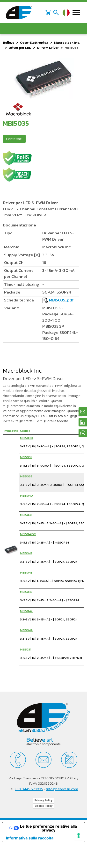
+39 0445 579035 (29, 789)
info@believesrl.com (62, 789)
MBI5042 (26, 553)
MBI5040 (26, 495)
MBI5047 (26, 611)
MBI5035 (26, 476)
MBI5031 (26, 457)
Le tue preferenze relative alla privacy (48, 828)
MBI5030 (26, 438)
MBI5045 (26, 591)
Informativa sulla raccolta (29, 838)
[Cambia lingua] (66, 12)
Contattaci (14, 138)
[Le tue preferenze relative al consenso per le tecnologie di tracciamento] (78, 835)
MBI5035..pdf (61, 300)
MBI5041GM (28, 534)
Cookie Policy (43, 805)
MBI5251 (25, 649)
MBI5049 (26, 630)
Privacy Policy (43, 800)
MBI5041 (26, 515)
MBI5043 (26, 572)
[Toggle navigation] (56, 12)
